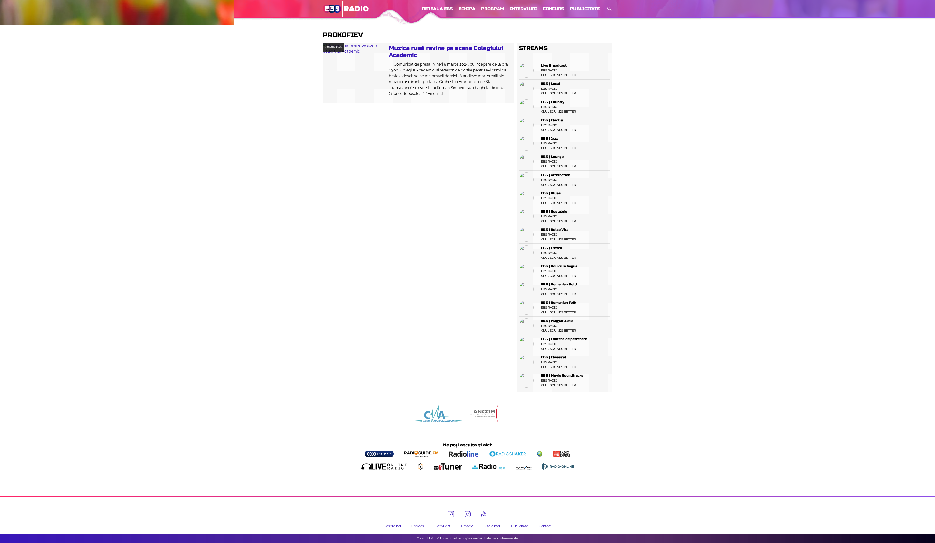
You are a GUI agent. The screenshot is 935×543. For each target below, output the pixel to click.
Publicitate (585, 8)
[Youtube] (484, 514)
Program (492, 8)
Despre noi (392, 526)
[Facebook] (451, 514)
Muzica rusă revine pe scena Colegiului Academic (446, 52)
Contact (545, 526)
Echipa (467, 8)
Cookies (417, 526)
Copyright (442, 526)
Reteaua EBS (437, 8)
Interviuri (523, 8)
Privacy (467, 526)
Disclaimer (492, 526)
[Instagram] (468, 514)
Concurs (553, 8)
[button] (609, 9)
